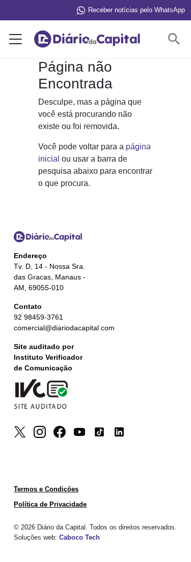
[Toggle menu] (13, 39)
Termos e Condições (46, 489)
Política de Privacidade (50, 504)
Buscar (176, 39)
